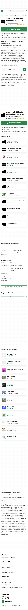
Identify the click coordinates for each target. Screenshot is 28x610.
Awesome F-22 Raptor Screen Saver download (12, 296)
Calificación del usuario (11, 24)
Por (12, 23)
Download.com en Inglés (7, 572)
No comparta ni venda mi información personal (12, 587)
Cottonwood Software (7, 494)
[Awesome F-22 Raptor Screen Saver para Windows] (3, 22)
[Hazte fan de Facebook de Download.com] (3, 597)
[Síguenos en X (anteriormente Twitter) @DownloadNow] (6, 597)
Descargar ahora (15, 29)
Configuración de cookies (7, 589)
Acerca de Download (6, 565)
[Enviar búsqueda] (10, 11)
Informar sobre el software (15, 286)
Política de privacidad (6, 580)
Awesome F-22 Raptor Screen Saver (15, 20)
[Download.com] (4, 11)
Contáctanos (4, 570)
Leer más (17, 47)
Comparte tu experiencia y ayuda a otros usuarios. (13, 37)
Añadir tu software (6, 567)
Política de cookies (6, 584)
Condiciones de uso (6, 582)
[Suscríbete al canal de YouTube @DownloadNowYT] (8, 597)
